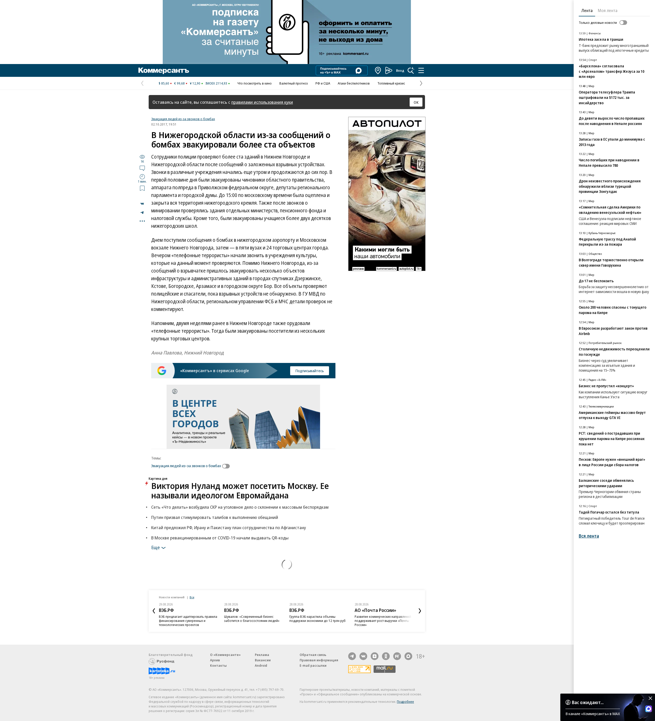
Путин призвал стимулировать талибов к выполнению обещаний (214, 517)
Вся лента (589, 536)
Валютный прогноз (293, 83)
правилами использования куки (262, 102)
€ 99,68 (179, 83)
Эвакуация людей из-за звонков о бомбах (183, 119)
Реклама (262, 654)
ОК (416, 102)
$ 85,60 (164, 83)
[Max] (408, 656)
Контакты (218, 665)
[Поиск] (411, 70)
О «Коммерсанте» (225, 654)
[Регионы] (378, 70)
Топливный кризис (391, 83)
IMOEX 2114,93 (216, 83)
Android (261, 665)
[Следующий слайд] (420, 611)
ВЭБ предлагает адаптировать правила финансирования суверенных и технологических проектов (188, 620)
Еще (155, 547)
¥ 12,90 (195, 83)
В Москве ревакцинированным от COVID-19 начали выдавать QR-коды (220, 538)
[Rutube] (397, 656)
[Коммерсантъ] (163, 70)
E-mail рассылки (313, 665)
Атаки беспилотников (354, 83)
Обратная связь (313, 654)
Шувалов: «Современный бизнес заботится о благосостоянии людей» (251, 618)
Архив (215, 660)
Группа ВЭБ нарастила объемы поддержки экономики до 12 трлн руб (317, 618)
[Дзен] (374, 656)
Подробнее (405, 701)
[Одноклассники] (386, 656)
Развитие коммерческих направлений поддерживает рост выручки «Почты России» (383, 620)
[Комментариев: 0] (142, 168)
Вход (400, 70)
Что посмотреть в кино (254, 83)
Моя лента (607, 10)
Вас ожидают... (588, 702)
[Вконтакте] (363, 656)
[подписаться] (227, 466)
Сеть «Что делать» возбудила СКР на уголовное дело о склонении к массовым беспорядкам (240, 507)
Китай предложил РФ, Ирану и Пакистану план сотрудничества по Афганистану (228, 527)
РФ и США (322, 83)
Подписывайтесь (309, 370)
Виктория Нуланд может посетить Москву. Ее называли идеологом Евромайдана (240, 490)
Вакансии (263, 660)
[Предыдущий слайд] (154, 611)
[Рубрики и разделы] (421, 70)
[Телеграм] (352, 656)
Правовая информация (319, 660)
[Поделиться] (142, 203)
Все (192, 597)
